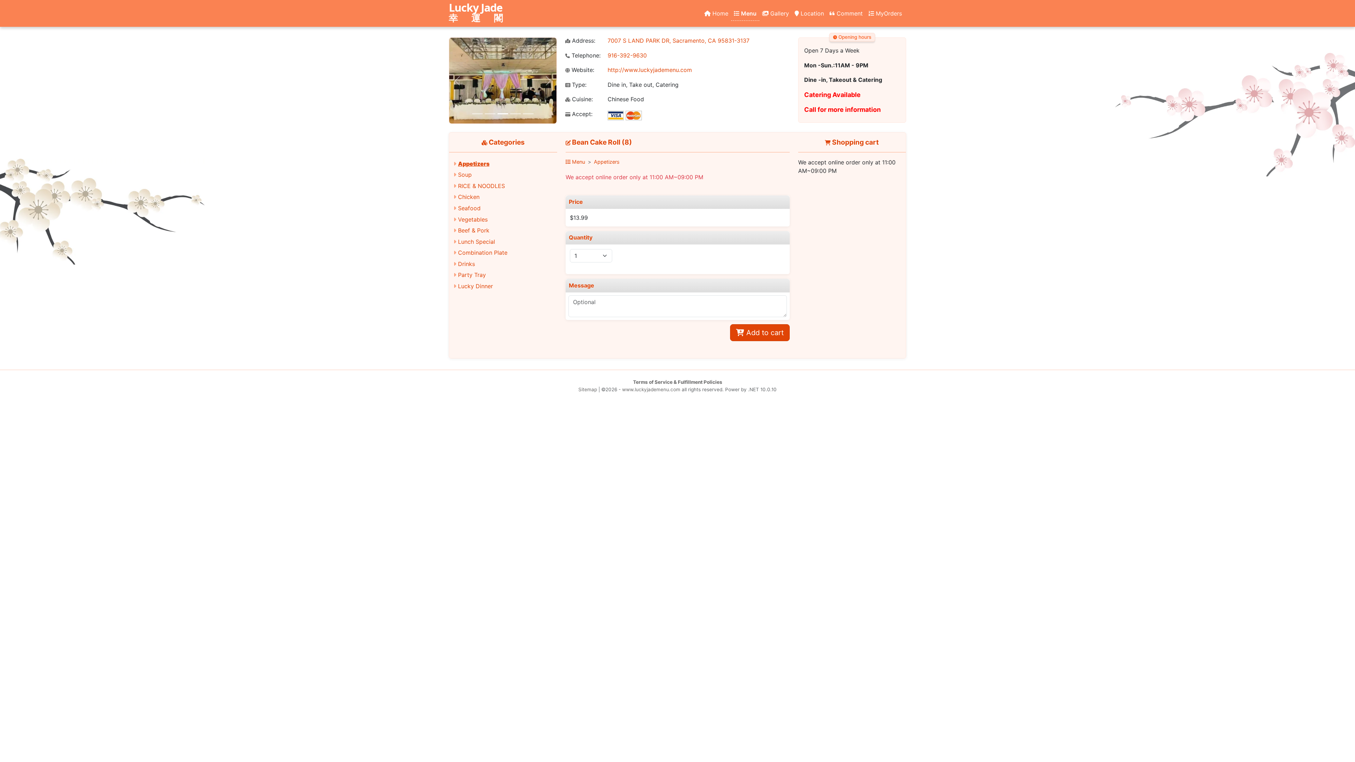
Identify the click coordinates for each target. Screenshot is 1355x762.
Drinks (466, 263)
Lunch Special (476, 241)
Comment (849, 13)
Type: (578, 84)
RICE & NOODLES (481, 185)
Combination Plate (482, 252)
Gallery (779, 13)
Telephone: (585, 55)
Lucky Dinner (475, 286)
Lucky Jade (479, 13)
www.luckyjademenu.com (651, 389)
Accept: (581, 114)
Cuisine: (581, 99)
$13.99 (579, 217)
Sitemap (587, 389)
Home (719, 13)
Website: (582, 70)
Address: (582, 40)
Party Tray (472, 274)
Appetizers (473, 163)
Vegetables (473, 219)
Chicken (469, 196)
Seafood (469, 208)
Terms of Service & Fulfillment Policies (677, 382)
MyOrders (888, 13)
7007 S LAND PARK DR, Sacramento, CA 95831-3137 (678, 40)
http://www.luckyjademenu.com (650, 69)
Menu (748, 13)
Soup (465, 174)
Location (811, 13)
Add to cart (764, 332)
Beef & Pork (473, 230)
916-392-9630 (627, 55)
